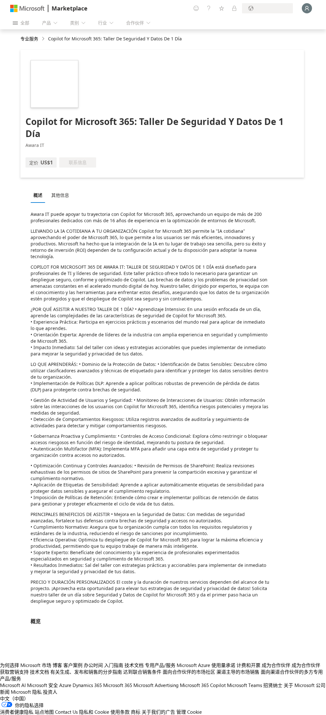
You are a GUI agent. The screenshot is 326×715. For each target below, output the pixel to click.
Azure (65, 685)
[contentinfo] (43, 39)
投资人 (50, 692)
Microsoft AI (13, 685)
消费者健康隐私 (16, 712)
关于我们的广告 (158, 712)
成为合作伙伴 (276, 665)
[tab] (39, 195)
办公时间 (93, 665)
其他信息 (60, 195)
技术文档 (134, 665)
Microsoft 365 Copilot (203, 685)
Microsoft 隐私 (26, 692)
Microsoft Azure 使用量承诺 (206, 665)
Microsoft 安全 (42, 685)
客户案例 (72, 665)
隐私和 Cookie (94, 712)
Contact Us (66, 712)
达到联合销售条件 (142, 672)
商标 (135, 712)
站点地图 (44, 712)
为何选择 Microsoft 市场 (25, 665)
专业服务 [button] (29, 39)
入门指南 (113, 665)
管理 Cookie (189, 712)
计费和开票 (248, 665)
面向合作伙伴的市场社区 (189, 672)
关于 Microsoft (299, 685)
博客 (57, 665)
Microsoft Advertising (156, 685)
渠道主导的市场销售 (237, 672)
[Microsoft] (27, 8)
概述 (37, 195)
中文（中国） (14, 698)
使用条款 (120, 712)
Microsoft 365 (117, 685)
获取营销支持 (14, 672)
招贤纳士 (272, 685)
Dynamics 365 (87, 685)
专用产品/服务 (160, 665)
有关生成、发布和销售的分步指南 (86, 672)
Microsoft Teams (244, 685)
